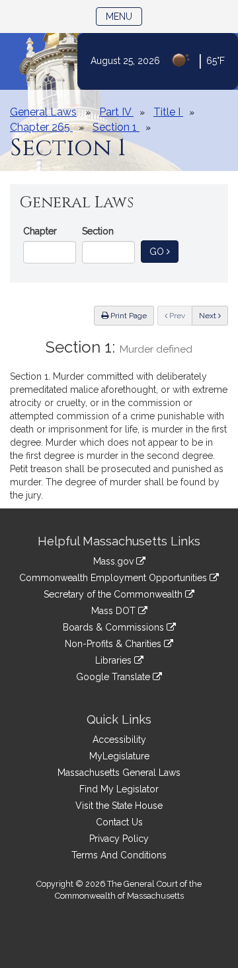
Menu (124, 16)
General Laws (43, 112)
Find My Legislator (119, 789)
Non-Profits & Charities (114, 644)
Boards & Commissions (115, 627)
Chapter (40, 231)
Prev (179, 315)
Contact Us (119, 822)
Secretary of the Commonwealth (114, 594)
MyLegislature (119, 756)
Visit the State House (119, 805)
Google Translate (114, 677)
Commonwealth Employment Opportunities (114, 577)
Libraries (114, 660)
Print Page (127, 315)
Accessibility (119, 739)
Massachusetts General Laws (119, 772)
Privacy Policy (119, 838)
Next (208, 315)
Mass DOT (114, 610)
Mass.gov (114, 561)
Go (163, 251)
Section (98, 231)
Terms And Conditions (119, 855)
